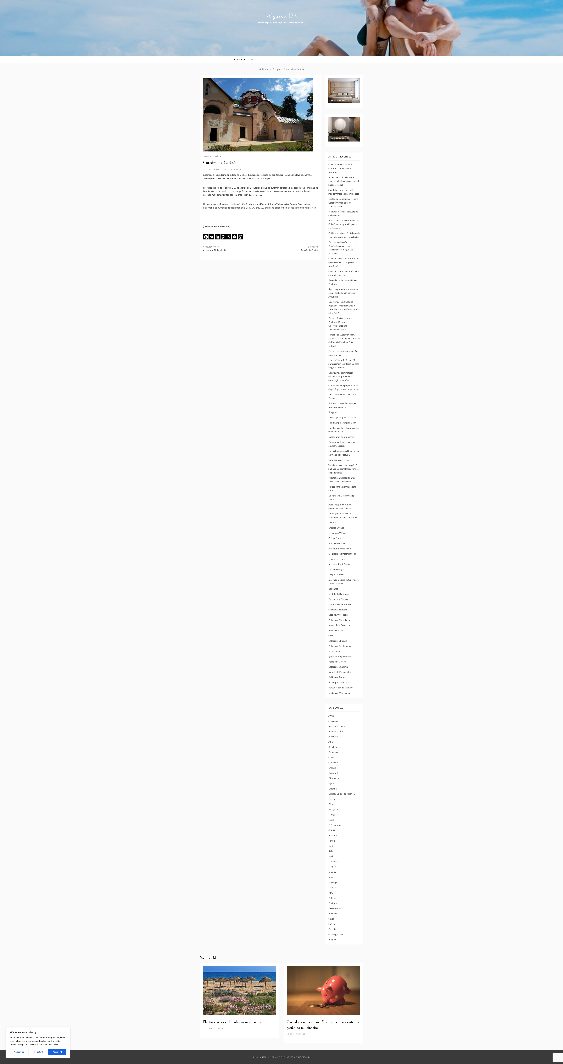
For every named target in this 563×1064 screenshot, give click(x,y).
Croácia (332, 767)
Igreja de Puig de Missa (339, 656)
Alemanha (333, 721)
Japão (331, 856)
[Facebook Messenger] (234, 236)
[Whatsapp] (228, 236)
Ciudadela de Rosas (337, 609)
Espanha (332, 788)
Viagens (332, 939)
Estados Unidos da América (341, 793)
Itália (218, 156)
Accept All (57, 1052)
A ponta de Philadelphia (214, 250)
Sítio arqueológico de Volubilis (343, 417)
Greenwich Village (337, 533)
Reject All (38, 1052)
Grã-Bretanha (335, 825)
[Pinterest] (223, 236)
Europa (207, 156)
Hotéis (331, 840)
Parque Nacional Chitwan (340, 687)
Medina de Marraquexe (339, 693)
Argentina (333, 736)
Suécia (331, 924)
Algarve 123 (281, 16)
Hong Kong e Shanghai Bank (342, 422)
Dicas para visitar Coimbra (341, 437)
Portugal (332, 903)
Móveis (332, 872)
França (331, 814)
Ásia (330, 741)
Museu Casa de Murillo (339, 604)
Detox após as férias (338, 460)
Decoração (333, 773)
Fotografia (333, 809)
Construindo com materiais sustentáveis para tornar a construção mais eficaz (341, 376)
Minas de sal (334, 651)
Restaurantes (335, 908)
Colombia (333, 762)
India (330, 845)
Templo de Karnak (337, 574)
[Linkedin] (217, 236)
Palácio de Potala (337, 677)
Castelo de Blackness (338, 594)
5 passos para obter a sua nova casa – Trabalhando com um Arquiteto (343, 293)
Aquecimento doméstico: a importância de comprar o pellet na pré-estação (343, 181)
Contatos (255, 60)
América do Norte (337, 726)
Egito (331, 783)
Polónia (332, 898)
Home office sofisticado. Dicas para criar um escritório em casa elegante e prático (343, 364)
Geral (331, 820)
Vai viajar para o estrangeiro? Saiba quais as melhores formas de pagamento (343, 469)
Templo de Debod (336, 559)
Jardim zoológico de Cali (340, 548)
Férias (331, 804)
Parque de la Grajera (338, 599)
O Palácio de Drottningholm (342, 553)
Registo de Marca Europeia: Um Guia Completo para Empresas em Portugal (343, 224)
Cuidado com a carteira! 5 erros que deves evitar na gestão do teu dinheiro (343, 262)
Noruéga (332, 882)
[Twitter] (211, 236)
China (331, 757)
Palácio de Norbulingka (339, 620)
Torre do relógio (336, 569)
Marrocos (333, 861)
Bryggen (332, 412)
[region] (38, 1042)
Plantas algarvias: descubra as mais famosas (233, 1022)
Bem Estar (333, 747)
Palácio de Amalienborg (339, 646)
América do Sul (335, 731)
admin (237, 169)
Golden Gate (334, 538)
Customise (19, 1052)
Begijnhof (333, 588)
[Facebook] (205, 236)
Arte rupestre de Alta (338, 682)
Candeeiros (334, 752)
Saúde (331, 918)
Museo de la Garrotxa (339, 625)
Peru (330, 892)
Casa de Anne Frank (337, 614)
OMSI (331, 635)
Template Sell (302, 1057)
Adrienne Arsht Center (339, 564)
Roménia (332, 913)
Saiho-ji (332, 522)
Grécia (331, 830)
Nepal (331, 877)
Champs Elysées (336, 527)
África (331, 715)
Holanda (332, 835)
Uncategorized (335, 934)
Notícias (332, 887)
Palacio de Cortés (309, 250)
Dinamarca (333, 778)
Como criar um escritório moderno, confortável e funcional (340, 168)
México (332, 866)
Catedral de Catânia (338, 666)
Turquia (332, 929)
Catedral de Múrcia (337, 640)
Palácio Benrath (336, 630)
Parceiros (239, 60)
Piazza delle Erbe (336, 543)
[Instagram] (240, 236)
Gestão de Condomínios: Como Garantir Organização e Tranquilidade (343, 203)
